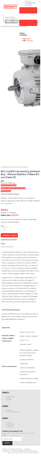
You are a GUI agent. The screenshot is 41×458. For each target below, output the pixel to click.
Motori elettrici (10, 17)
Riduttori (8, 398)
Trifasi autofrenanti (12, 19)
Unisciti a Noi (10, 425)
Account (22, 8)
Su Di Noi (9, 422)
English (28, 38)
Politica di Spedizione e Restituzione (24, 451)
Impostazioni (24, 21)
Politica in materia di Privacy (12, 449)
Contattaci (9, 426)
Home (5, 15)
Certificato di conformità (13, 411)
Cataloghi (9, 410)
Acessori (8, 399)
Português (29, 40)
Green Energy (10, 423)
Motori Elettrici (10, 396)
